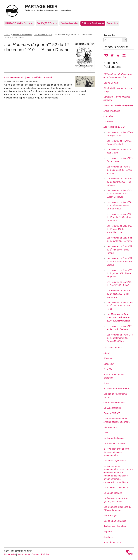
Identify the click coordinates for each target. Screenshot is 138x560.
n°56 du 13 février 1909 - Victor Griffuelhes (119, 217)
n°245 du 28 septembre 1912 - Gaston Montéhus (120, 338)
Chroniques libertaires (114, 402)
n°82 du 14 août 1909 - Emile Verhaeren (119, 293)
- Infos (47, 23)
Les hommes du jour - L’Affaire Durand (28, 77)
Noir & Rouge (110, 515)
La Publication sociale (114, 443)
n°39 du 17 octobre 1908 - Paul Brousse (119, 181)
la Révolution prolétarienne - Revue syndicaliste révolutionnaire (117, 452)
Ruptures (108, 532)
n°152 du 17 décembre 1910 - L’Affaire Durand (118, 317)
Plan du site (10, 554)
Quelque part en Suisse (115, 521)
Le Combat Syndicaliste (115, 461)
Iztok (106, 433)
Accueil (7, 34)
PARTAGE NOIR (41, 6)
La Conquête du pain (114, 438)
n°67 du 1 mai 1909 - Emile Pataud (119, 249)
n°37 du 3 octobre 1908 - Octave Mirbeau (119, 170)
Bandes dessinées (69, 23)
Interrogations (110, 427)
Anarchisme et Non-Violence (117, 388)
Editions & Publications (93, 23)
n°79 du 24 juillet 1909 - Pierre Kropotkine (119, 273)
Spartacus (108, 537)
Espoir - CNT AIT (112, 413)
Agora (106, 383)
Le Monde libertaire (113, 493)
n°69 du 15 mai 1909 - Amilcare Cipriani (119, 261)
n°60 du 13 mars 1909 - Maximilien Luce (119, 229)
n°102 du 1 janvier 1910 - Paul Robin (120, 305)
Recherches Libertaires (115, 526)
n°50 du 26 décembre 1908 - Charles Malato (119, 205)
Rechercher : (110, 35)
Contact (35, 554)
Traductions (112, 23)
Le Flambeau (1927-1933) (116, 487)
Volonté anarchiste (112, 542)
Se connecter (23, 554)
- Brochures (19, 23)
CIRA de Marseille (112, 408)
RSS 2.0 (45, 554)
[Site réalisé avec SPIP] (130, 553)
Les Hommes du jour (43, 34)
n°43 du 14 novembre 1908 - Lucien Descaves (119, 193)
